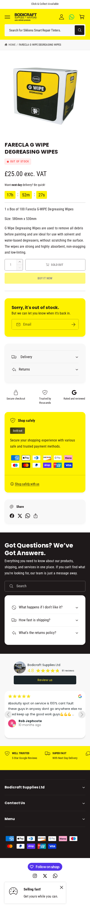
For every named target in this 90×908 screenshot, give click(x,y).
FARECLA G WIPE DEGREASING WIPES (40, 44)
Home (12, 44)
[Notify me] (73, 324)
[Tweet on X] (19, 515)
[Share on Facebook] (12, 515)
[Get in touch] (72, 17)
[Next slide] (81, 714)
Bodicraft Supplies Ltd (44, 665)
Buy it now (45, 278)
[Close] (61, 887)
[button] (7, 17)
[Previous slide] (8, 714)
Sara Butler (28, 728)
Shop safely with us (27, 484)
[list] (45, 758)
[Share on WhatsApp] (27, 515)
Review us (45, 680)
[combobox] (45, 30)
